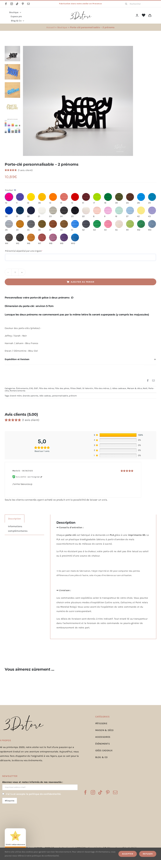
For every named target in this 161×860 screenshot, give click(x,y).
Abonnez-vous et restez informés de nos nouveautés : (32, 782)
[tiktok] (17, 4)
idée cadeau (45, 395)
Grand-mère (16, 395)
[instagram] (11, 4)
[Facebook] (148, 380)
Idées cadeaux (119, 388)
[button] (80, 359)
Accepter (127, 854)
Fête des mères (46, 388)
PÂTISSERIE (101, 723)
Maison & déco (134, 388)
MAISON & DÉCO (104, 730)
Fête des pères (62, 388)
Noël (145, 388)
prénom (73, 395)
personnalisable (60, 395)
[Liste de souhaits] (143, 15)
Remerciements (17, 390)
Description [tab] (14, 518)
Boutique (62, 27)
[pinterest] (23, 4)
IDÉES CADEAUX (104, 750)
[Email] (153, 380)
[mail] (28, 4)
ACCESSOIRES (102, 737)
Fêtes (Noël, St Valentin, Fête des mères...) (90, 388)
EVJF (36, 388)
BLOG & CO (101, 757)
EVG (31, 388)
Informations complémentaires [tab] (18, 528)
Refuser (148, 854)
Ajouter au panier (82, 282)
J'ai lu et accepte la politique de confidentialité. (33, 794)
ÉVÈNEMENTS (102, 743)
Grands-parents (30, 395)
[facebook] (6, 4)
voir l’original (34, 477)
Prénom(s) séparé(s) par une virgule (28, 250)
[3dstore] (80, 11)
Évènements (22, 388)
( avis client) (25, 170)
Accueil (50, 27)
